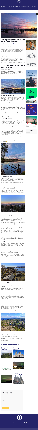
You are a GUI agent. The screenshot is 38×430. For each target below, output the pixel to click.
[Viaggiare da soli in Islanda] (18, 365)
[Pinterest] (22, 425)
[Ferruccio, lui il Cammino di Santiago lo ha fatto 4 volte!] (18, 382)
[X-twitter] (19, 425)
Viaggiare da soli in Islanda (17, 361)
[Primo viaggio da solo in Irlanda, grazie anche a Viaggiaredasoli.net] (6, 354)
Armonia (20, 429)
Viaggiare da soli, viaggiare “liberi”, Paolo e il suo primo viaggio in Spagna (17, 348)
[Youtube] (20, 425)
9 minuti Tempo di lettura (17, 43)
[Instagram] (15, 425)
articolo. (2, 311)
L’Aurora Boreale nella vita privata (5, 374)
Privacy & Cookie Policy (24, 422)
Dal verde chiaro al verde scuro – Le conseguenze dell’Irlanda (6, 361)
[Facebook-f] (17, 425)
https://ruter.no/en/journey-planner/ (6, 261)
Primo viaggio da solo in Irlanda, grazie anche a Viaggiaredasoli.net (6, 348)
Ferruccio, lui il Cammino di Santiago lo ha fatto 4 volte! (17, 374)
